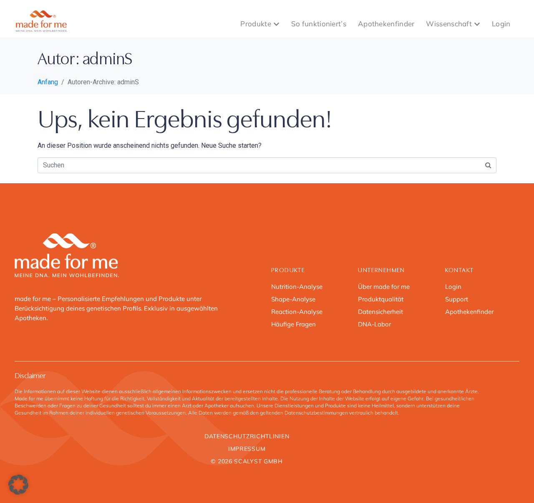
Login (501, 23)
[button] (18, 484)
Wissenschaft (449, 23)
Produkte (255, 23)
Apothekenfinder (386, 23)
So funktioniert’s (318, 23)
